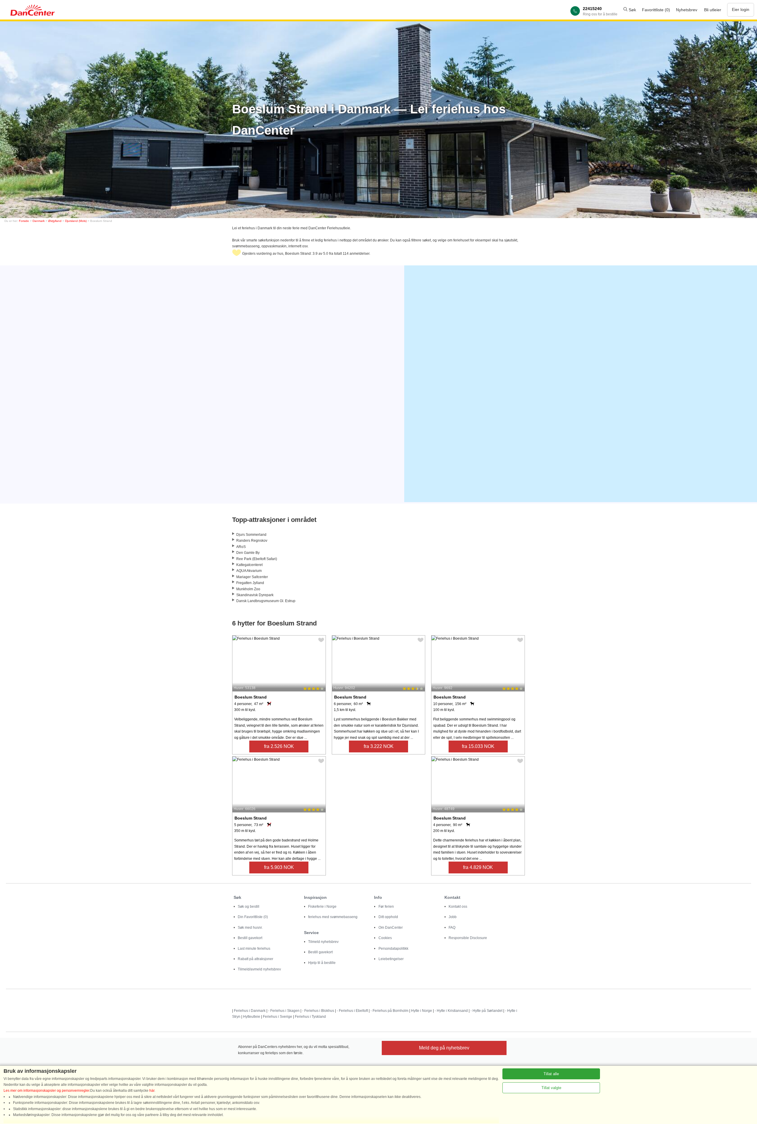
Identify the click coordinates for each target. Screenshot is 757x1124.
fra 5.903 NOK (279, 867)
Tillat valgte (551, 1088)
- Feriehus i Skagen (284, 1011)
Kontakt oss (458, 906)
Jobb (453, 917)
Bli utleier (712, 9)
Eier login (740, 9)
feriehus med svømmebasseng (333, 917)
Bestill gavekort (250, 938)
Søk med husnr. (250, 927)
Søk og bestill (248, 906)
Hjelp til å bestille (322, 963)
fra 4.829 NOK (478, 867)
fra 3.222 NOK (379, 746)
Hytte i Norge (421, 1011)
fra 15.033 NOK (478, 746)
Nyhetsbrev (686, 9)
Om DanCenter (390, 927)
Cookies (385, 938)
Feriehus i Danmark (250, 1011)
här (151, 1090)
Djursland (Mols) (76, 220)
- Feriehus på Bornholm (389, 1011)
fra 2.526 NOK (279, 746)
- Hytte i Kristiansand (451, 1011)
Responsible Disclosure (468, 938)
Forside (24, 220)
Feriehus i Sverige (277, 1017)
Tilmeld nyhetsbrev (323, 942)
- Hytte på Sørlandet (486, 1011)
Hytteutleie (251, 1017)
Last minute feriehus (254, 948)
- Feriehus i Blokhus (318, 1011)
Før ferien (386, 906)
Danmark (39, 220)
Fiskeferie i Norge (322, 906)
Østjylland (55, 220)
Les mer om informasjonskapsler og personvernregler (46, 1090)
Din (253, 917)
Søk (631, 9)
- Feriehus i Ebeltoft (352, 1011)
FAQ (452, 927)
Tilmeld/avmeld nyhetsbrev (259, 969)
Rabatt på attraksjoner (255, 959)
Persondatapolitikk (393, 948)
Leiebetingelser (391, 959)
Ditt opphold (388, 917)
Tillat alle (551, 1074)
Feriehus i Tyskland (310, 1017)
